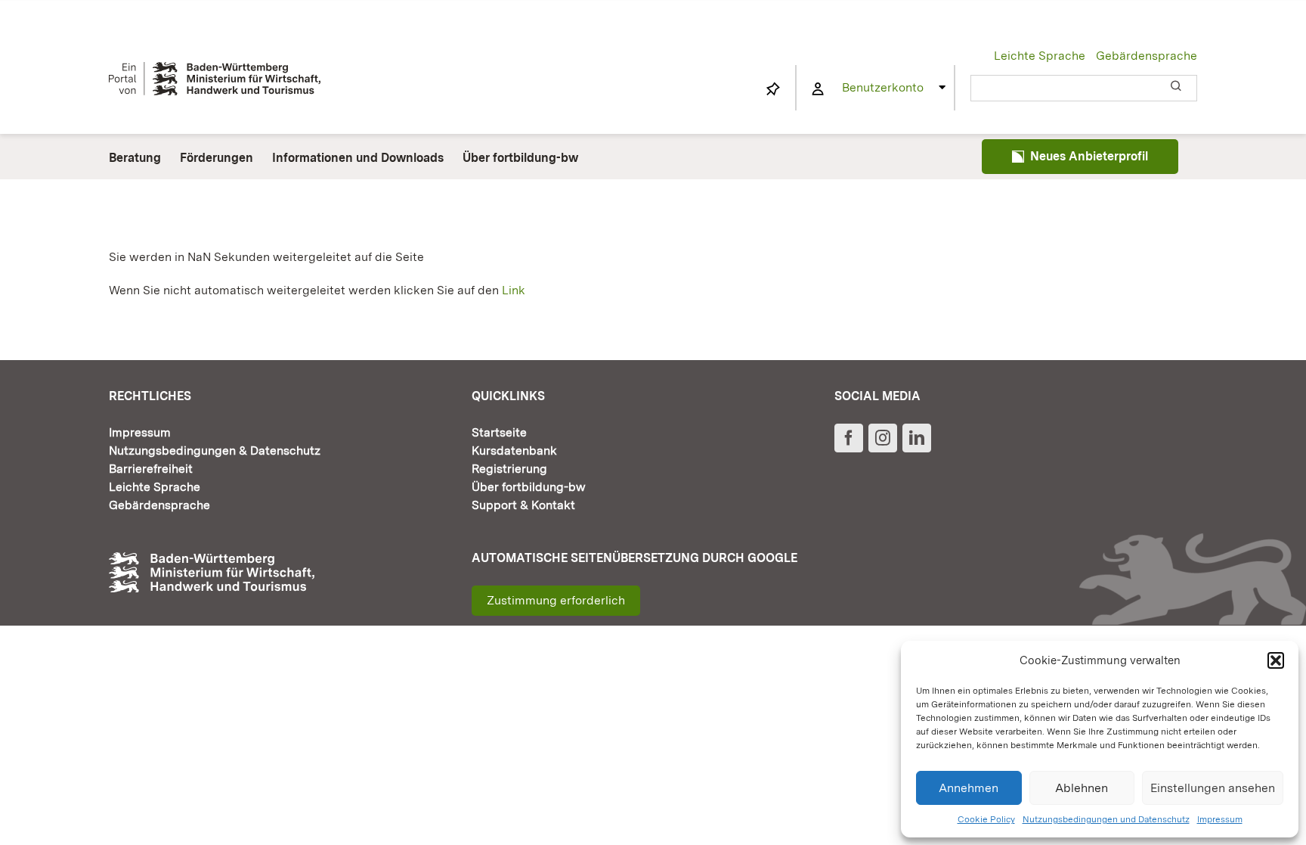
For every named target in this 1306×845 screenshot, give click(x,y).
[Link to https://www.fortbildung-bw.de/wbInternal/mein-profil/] (818, 89)
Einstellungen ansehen (1212, 788)
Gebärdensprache (1146, 55)
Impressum (1220, 819)
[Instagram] (882, 438)
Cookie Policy (986, 819)
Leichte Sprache (1039, 55)
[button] (1275, 660)
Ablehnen (1081, 788)
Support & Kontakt (523, 505)
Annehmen (968, 788)
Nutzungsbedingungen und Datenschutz (1106, 819)
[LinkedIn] (916, 438)
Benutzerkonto (883, 87)
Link (513, 290)
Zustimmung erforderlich (556, 600)
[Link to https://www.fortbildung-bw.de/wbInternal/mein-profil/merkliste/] (773, 89)
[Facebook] (848, 438)
